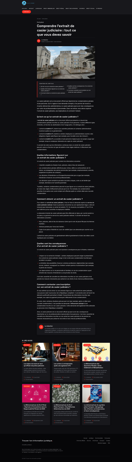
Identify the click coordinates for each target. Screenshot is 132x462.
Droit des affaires (72, 8)
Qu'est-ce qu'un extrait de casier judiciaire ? (52, 86)
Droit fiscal (90, 8)
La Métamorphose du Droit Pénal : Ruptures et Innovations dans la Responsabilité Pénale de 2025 (35, 407)
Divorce (82, 8)
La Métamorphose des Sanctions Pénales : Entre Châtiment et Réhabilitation (93, 366)
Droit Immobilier (49, 8)
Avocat (31, 8)
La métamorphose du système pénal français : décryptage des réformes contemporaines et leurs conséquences (94, 408)
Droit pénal (60, 8)
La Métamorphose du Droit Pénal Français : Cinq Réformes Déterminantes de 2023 (64, 407)
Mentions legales (102, 443)
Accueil (24, 8)
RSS (109, 443)
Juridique (38, 8)
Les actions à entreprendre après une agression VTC (63, 365)
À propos (99, 8)
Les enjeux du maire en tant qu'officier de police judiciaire (34, 365)
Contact (26, 11)
